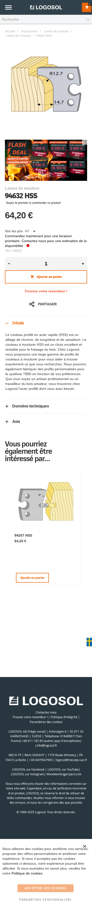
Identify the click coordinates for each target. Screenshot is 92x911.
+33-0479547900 (41, 760)
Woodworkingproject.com (64, 774)
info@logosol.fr (47, 745)
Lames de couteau (56, 31)
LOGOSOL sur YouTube (63, 769)
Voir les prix (14, 231)
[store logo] (46, 7)
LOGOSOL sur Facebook (28, 769)
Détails (18, 323)
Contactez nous (46, 712)
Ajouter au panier (32, 578)
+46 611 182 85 (32, 741)
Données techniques (30, 406)
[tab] (46, 323)
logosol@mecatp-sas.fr (71, 760)
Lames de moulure (18, 35)
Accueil (10, 31)
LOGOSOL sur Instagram (27, 774)
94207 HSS (23, 535)
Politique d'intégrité (64, 717)
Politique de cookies (27, 873)
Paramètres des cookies (46, 722)
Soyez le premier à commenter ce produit (33, 203)
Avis (16, 421)
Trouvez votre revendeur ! (46, 291)
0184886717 (69, 736)
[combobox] (46, 19)
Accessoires (29, 31)
